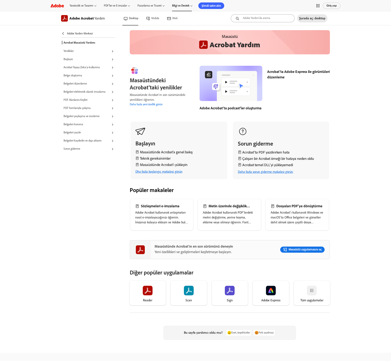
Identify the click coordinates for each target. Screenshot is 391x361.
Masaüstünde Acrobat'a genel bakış (166, 152)
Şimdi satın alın (211, 6)
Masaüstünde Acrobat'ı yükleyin (164, 164)
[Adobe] (57, 5)
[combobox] (263, 18)
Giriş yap (331, 5)
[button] (318, 5)
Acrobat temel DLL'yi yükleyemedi (267, 165)
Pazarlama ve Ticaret (149, 5)
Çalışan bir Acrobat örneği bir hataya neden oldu (278, 158)
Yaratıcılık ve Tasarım (81, 5)
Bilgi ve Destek (180, 5)
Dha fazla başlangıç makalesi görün (158, 171)
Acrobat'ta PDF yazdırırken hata (266, 152)
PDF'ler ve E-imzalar (115, 5)
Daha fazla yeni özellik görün (146, 104)
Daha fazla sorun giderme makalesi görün (265, 172)
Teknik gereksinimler (155, 158)
